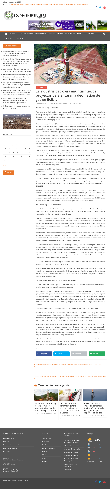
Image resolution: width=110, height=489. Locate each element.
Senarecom (68, 470)
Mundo (91, 34)
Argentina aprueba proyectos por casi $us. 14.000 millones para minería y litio (24, 116)
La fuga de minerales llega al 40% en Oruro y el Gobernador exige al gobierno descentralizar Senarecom (17, 84)
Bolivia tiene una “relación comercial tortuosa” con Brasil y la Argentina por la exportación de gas (94, 408)
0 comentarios (76, 103)
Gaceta (20, 38)
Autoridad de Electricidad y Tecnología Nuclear (72, 460)
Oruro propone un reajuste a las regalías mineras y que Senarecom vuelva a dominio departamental (15, 100)
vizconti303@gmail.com (10, 471)
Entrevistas (9, 38)
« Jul (4, 165)
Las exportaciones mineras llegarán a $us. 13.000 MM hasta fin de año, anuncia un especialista (16, 53)
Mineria (52, 34)
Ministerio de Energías (71, 452)
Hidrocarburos (26, 34)
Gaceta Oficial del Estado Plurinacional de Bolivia (72, 441)
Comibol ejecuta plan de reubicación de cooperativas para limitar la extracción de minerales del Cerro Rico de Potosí (68, 365)
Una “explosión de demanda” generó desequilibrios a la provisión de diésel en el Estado (70, 408)
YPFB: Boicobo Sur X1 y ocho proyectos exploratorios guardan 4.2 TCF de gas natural (45, 407)
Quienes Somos (8, 438)
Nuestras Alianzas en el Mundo (13, 445)
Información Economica (71, 446)
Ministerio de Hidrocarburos (73, 449)
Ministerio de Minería (71, 455)
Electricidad (40, 34)
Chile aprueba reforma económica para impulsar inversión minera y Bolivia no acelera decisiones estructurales (49, 4)
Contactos (6, 451)
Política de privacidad (10, 448)
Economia (81, 34)
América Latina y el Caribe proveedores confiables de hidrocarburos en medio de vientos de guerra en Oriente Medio (17, 92)
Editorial (13, 34)
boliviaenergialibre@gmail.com (13, 470)
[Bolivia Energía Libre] (5, 34)
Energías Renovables (66, 34)
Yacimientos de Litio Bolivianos (70, 465)
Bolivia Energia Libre (62, 103)
